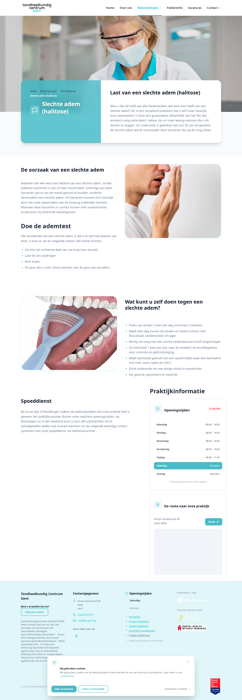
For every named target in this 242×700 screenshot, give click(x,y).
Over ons (126, 8)
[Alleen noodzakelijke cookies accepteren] (188, 661)
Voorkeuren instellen (175, 688)
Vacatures (195, 8)
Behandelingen (147, 8)
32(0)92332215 (86, 614)
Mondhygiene (68, 91)
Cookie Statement (138, 626)
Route (211, 521)
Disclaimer (135, 616)
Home (110, 8)
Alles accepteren (64, 688)
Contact (212, 8)
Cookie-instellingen (139, 635)
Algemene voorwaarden (142, 630)
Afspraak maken (34, 612)
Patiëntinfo (175, 8)
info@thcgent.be (87, 620)
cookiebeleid (67, 676)
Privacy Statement (139, 621)
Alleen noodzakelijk (93, 688)
